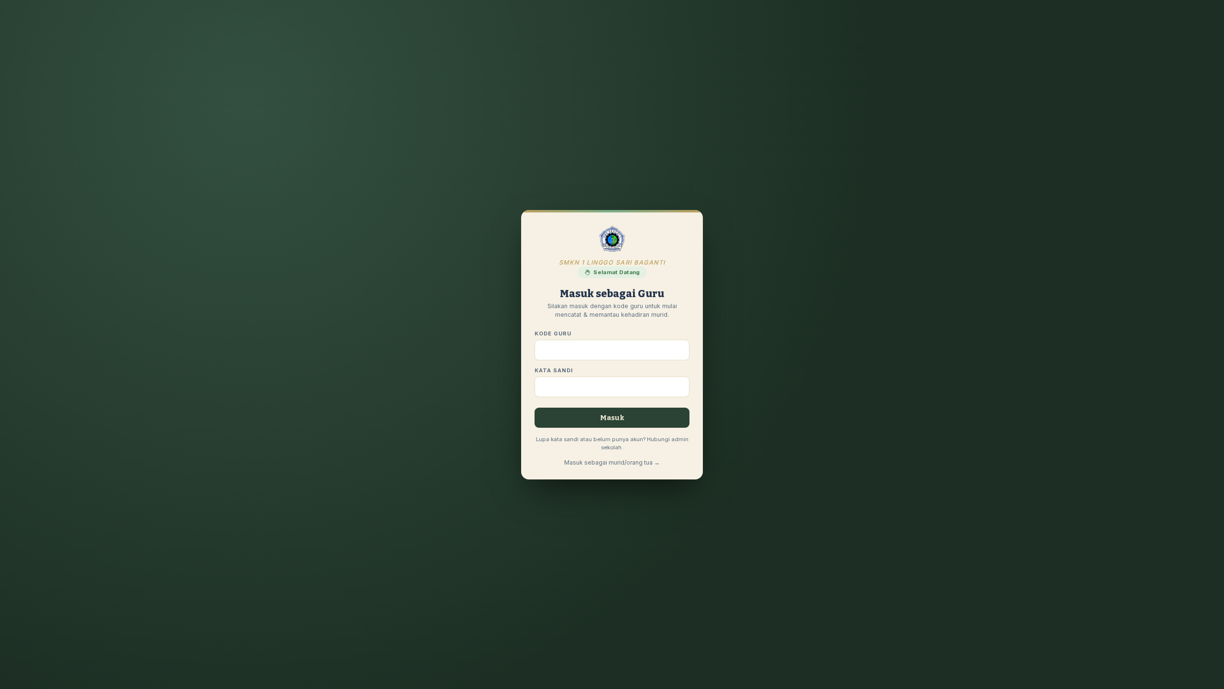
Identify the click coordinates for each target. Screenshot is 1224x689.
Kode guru (553, 333)
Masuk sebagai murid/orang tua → (612, 462)
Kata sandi (554, 370)
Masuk (612, 417)
